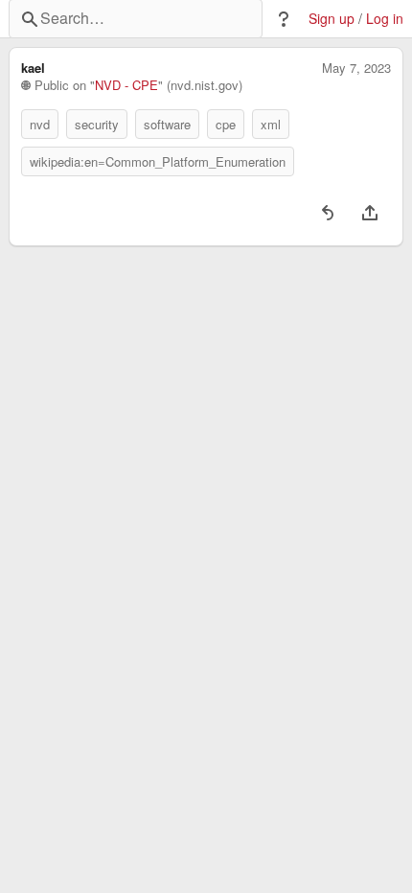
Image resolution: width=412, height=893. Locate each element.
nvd (40, 124)
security (97, 124)
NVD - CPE (126, 85)
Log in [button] (384, 19)
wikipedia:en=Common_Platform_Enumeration (158, 161)
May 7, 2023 (356, 68)
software (167, 124)
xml (271, 124)
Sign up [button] (332, 19)
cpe (226, 124)
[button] (284, 19)
